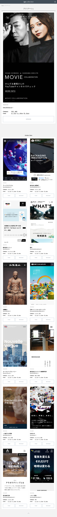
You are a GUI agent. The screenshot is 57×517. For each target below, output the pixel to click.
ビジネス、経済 (38, 313)
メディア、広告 (38, 251)
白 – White (20, 113)
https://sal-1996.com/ (34, 373)
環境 (36, 499)
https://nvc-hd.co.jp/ (6, 373)
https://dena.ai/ (32, 435)
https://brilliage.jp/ (7, 107)
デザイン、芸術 (11, 189)
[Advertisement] (28, 129)
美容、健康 (14, 111)
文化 (9, 313)
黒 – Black (26, 113)
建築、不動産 (37, 375)
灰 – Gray (13, 113)
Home (2, 5)
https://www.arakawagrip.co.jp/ (8, 497)
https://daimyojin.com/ (7, 435)
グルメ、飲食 (10, 437)
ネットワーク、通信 (11, 251)
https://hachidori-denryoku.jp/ (35, 497)
